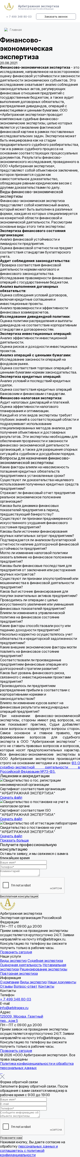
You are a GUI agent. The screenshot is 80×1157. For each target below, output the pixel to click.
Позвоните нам (11, 1137)
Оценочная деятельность (21, 965)
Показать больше (14, 840)
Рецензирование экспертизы (43, 969)
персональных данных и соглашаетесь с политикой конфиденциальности (29, 1150)
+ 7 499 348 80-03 (19, 16)
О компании (9, 982)
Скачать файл (11, 797)
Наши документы (62, 982)
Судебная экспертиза (45, 960)
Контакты (46, 986)
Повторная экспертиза (19, 973)
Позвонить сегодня (16, 952)
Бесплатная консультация (19, 896)
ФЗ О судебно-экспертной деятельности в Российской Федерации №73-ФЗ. (40, 767)
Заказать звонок (56, 16)
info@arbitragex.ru (14, 1008)
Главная (16, 30)
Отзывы (6, 986)
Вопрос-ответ (25, 986)
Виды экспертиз (13, 960)
